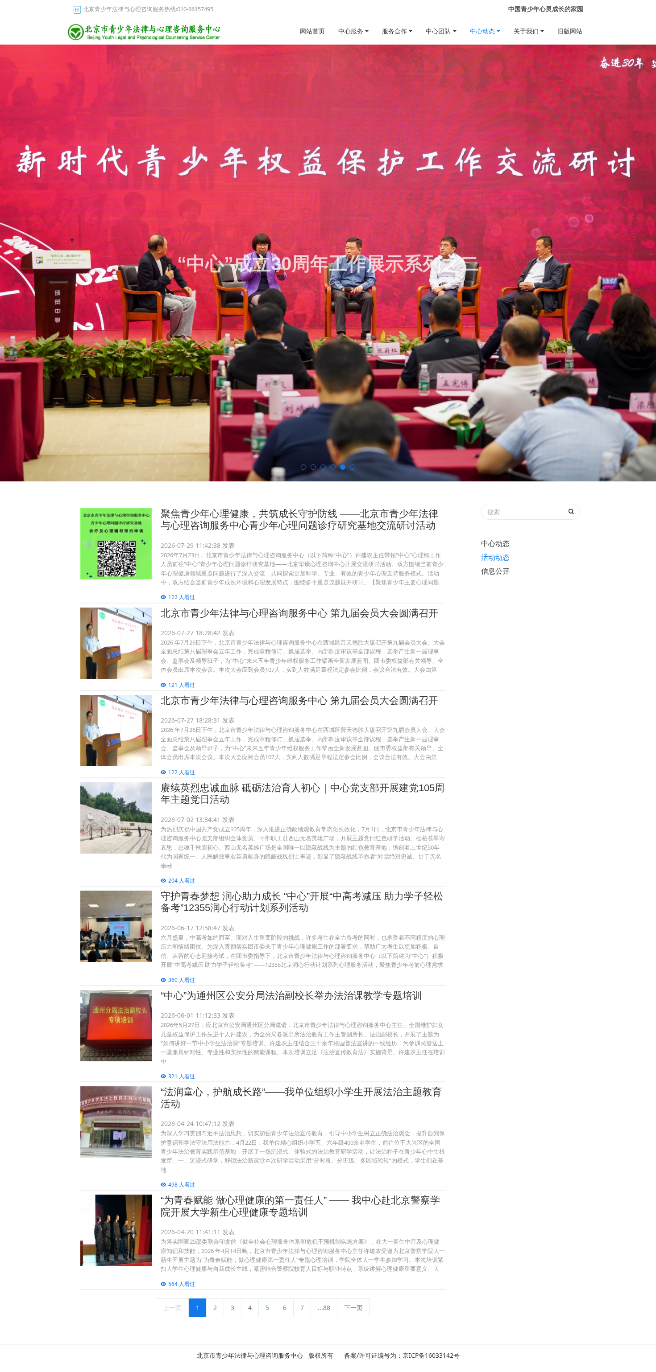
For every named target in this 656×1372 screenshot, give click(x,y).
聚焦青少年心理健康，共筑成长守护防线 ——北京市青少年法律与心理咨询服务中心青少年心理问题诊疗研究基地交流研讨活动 (299, 519)
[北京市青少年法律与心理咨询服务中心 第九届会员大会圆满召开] (116, 643)
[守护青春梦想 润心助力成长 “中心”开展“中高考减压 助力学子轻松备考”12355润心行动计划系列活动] (116, 926)
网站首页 (312, 31)
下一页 (353, 1307)
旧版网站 (569, 31)
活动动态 (495, 557)
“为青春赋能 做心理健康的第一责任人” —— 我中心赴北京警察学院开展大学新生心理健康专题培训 (300, 1206)
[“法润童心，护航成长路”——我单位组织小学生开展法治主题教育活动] (116, 1122)
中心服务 (350, 31)
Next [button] (651, 263)
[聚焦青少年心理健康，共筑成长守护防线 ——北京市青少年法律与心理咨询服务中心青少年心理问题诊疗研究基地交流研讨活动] (116, 543)
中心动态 (482, 31)
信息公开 (495, 571)
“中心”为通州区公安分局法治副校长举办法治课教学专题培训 (291, 995)
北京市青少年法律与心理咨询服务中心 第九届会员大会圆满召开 (299, 613)
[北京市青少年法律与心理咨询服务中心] (145, 29)
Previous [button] (4, 263)
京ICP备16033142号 (431, 1355)
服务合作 (394, 31)
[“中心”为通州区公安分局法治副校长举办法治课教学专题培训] (116, 1025)
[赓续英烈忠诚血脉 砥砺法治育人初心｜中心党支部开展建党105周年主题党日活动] (116, 818)
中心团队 (438, 31)
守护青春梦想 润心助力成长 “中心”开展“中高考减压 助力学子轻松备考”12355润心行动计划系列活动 (302, 902)
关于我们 (526, 31)
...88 (324, 1307)
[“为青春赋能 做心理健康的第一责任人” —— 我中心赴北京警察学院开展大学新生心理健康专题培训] (116, 1230)
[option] (328, 263)
